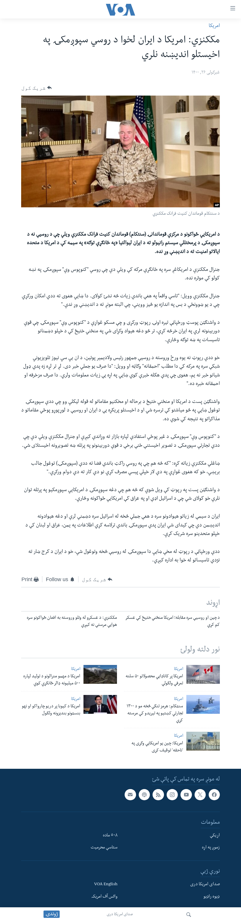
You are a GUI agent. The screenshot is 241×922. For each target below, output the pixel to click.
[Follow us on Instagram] (172, 794)
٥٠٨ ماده (110, 835)
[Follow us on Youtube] (186, 794)
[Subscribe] (130, 794)
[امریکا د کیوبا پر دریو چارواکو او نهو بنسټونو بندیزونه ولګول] (100, 704)
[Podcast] (144, 794)
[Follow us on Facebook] (214, 794)
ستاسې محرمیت (104, 848)
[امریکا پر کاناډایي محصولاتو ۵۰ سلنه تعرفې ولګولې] (203, 674)
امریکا (214, 26)
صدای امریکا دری (120, 914)
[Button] (36, 87)
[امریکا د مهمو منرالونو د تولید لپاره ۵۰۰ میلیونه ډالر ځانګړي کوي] (100, 674)
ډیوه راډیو (211, 897)
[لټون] (189, 914)
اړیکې (215, 835)
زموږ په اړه (211, 848)
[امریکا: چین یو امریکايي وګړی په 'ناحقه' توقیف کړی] (203, 741)
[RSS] (158, 794)
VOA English (106, 885)
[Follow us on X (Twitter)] (200, 794)
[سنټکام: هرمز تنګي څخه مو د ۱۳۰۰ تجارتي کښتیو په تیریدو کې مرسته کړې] (203, 704)
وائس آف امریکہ (104, 897)
